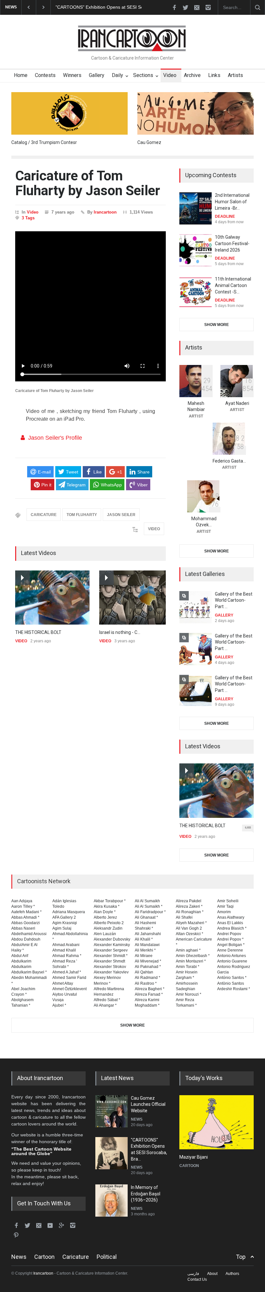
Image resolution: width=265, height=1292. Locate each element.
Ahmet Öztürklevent (69, 989)
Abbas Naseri (23, 928)
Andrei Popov (229, 934)
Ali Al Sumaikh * (149, 906)
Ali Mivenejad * (148, 961)
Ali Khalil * (144, 939)
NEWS (137, 1119)
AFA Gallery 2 (64, 917)
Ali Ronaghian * (190, 912)
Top (241, 1256)
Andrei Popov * (230, 939)
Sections (143, 75)
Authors (232, 1273)
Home (20, 75)
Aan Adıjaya (21, 901)
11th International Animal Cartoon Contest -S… (233, 285)
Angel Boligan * (231, 945)
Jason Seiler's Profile (55, 438)
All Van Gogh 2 (189, 928)
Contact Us (197, 1279)
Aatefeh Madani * (26, 912)
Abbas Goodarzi (25, 923)
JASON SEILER (121, 514)
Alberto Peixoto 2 (109, 923)
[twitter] (185, 7)
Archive (192, 75)
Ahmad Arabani (66, 945)
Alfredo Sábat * (107, 1000)
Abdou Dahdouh (25, 939)
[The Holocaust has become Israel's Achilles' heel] (216, 1122)
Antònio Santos (230, 983)
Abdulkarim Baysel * (29, 972)
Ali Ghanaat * (146, 917)
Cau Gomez (149, 142)
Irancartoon (105, 212)
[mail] (197, 7)
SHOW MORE (216, 324)
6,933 (248, 827)
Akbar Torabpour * (110, 901)
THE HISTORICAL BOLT (38, 632)
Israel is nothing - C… (119, 632)
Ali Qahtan (144, 972)
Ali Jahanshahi (148, 934)
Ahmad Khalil (64, 950)
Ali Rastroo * (146, 983)
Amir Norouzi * (188, 994)
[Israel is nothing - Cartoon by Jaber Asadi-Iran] (136, 597)
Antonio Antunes (231, 955)
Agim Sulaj (61, 928)
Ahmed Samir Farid (69, 977)
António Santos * (232, 977)
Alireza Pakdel (188, 901)
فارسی (193, 1273)
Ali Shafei (184, 917)
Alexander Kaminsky (112, 945)
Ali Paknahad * (148, 966)
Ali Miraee (144, 955)
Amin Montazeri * (191, 961)
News (18, 1256)
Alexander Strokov (110, 966)
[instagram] (208, 7)
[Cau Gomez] (195, 113)
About (212, 1273)
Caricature (75, 1256)
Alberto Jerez (105, 917)
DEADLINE (225, 216)
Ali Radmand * (147, 977)
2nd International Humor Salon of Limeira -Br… (232, 201)
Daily (117, 75)
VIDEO (154, 529)
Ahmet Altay (62, 983)
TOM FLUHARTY (82, 514)
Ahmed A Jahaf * (66, 972)
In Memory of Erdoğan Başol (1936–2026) (145, 1193)
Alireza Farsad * (149, 994)
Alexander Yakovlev (111, 972)
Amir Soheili (227, 901)
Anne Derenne (230, 950)
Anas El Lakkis (230, 923)
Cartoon (44, 1256)
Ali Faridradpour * (150, 912)
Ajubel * (59, 1005)
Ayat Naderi (237, 403)
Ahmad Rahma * (66, 955)
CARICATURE (44, 514)
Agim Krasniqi (64, 923)
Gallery (96, 75)
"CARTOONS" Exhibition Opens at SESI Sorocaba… (109, 7)
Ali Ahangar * (105, 1005)
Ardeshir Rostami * (233, 989)
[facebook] (174, 7)
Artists (235, 75)
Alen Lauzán (105, 934)
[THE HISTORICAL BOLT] (52, 597)
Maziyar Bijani (193, 1157)
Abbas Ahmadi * (25, 917)
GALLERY (224, 615)
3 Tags (28, 217)
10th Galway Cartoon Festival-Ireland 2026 (232, 243)
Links (214, 75)
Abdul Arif (19, 955)
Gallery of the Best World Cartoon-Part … (233, 600)
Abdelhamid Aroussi (29, 934)
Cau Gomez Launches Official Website (148, 1104)
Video (169, 75)
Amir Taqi (225, 906)
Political (107, 1256)
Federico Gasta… (229, 461)
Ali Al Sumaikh (147, 901)
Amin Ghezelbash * (193, 955)
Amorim (224, 912)
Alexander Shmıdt (109, 961)
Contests (45, 75)
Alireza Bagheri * (149, 989)
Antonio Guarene (232, 961)
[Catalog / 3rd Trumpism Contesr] (69, 113)
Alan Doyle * (105, 912)
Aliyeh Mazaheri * (191, 923)
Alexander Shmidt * (111, 955)
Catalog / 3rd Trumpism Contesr (44, 142)
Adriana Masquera (68, 912)
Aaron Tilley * (23, 906)
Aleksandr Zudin (108, 928)
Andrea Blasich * (232, 928)
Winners (72, 75)
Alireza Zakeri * (189, 906)
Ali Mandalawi (147, 945)
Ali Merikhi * (145, 950)
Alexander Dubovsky (112, 939)
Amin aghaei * (188, 950)
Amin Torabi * (187, 966)
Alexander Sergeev (111, 950)
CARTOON (189, 1165)
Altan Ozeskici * (189, 934)
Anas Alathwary (230, 917)
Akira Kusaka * (107, 906)
